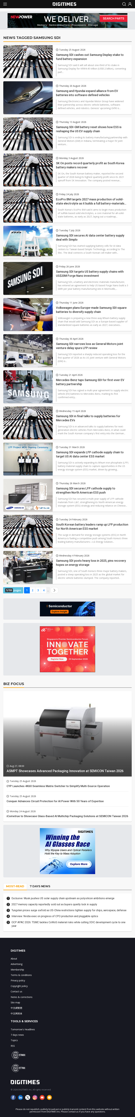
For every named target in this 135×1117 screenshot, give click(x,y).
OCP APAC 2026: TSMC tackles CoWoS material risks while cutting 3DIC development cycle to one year (68, 924)
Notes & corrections (21, 997)
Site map (15, 1002)
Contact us (16, 991)
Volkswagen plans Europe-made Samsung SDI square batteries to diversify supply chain (91, 310)
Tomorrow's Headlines (23, 1029)
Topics (14, 1040)
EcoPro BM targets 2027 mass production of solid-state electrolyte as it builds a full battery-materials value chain (90, 201)
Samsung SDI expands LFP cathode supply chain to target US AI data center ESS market (90, 454)
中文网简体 (16, 1013)
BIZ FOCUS (13, 684)
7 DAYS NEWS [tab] (40, 886)
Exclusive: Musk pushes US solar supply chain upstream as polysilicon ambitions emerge (63, 898)
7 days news (17, 1034)
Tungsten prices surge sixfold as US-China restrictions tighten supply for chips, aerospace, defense (69, 910)
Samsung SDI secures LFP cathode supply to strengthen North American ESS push (85, 490)
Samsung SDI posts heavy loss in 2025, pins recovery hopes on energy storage (91, 562)
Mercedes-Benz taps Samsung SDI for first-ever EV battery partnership (90, 382)
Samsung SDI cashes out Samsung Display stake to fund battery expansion (90, 57)
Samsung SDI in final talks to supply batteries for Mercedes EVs (88, 418)
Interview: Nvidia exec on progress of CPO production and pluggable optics (55, 916)
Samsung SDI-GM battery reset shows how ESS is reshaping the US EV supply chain (89, 129)
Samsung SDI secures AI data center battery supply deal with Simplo (90, 237)
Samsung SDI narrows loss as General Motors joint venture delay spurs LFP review (89, 346)
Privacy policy (18, 980)
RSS (13, 1045)
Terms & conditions (21, 975)
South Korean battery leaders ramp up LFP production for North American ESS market (92, 526)
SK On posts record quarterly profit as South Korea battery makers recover (90, 165)
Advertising (16, 964)
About (14, 958)
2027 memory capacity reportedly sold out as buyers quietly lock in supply (54, 904)
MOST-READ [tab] (15, 886)
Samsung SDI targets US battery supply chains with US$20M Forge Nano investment (90, 273)
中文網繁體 (16, 1007)
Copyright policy (19, 986)
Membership (17, 969)
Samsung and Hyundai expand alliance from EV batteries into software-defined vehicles (87, 93)
